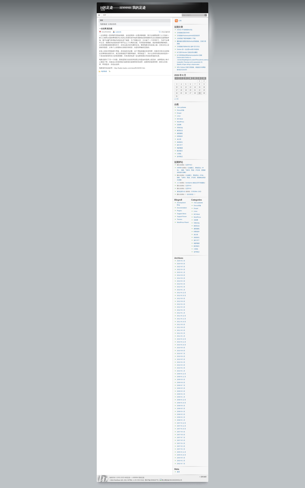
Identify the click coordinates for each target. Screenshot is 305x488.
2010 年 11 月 (181, 342)
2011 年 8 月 (181, 327)
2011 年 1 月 (181, 336)
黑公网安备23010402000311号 (172, 480)
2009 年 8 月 (181, 382)
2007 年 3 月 (181, 446)
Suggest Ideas (181, 214)
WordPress (180, 122)
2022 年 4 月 (181, 269)
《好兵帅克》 (190, 194)
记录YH (188, 185)
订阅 (180, 20)
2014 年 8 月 (181, 275)
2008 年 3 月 (181, 414)
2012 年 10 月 (181, 295)
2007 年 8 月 (181, 435)
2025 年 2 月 (181, 261)
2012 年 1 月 (181, 313)
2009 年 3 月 (181, 391)
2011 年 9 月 (181, 324)
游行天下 (180, 145)
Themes (179, 219)
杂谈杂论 (180, 142)
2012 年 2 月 (181, 310)
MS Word (180, 119)
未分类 (179, 139)
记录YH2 (189, 165)
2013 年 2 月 (181, 287)
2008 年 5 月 (181, 408)
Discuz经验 (180, 110)
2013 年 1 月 (181, 290)
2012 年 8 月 (181, 301)
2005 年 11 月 (181, 452)
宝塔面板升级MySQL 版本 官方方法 (188, 46)
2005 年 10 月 (181, 455)
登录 (178, 472)
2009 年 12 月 (181, 374)
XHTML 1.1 (131, 480)
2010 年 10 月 (181, 345)
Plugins (179, 211)
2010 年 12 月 (181, 339)
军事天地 (180, 128)
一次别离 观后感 (105, 29)
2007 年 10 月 (181, 429)
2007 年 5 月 (181, 440)
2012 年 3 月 (181, 307)
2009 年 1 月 (181, 397)
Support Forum (182, 216)
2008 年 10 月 (181, 403)
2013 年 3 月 (181, 284)
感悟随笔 (180, 133)
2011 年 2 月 (181, 333)
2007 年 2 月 (181, 449)
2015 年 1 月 (181, 272)
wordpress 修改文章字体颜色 (195, 183)
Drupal (179, 113)
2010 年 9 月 (181, 348)
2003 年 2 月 (181, 461)
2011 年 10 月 (181, 322)
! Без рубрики (181, 107)
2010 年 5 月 (181, 359)
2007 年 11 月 (181, 426)
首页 (99, 15)
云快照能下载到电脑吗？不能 (186, 38)
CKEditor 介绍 (196, 191)
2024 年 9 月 (181, 264)
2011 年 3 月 (181, 330)
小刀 (178, 183)
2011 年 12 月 (181, 316)
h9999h (179, 168)
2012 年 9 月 (181, 298)
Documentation (182, 208)
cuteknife (118, 32)
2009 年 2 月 (181, 394)
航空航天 (180, 151)
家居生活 (180, 130)
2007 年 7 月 (181, 437)
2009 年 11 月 (181, 377)
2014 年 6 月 (181, 278)
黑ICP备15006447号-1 (152, 480)
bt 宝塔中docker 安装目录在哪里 (187, 52)
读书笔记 (180, 156)
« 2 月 (176, 99)
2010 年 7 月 (181, 353)
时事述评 (180, 136)
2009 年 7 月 (181, 385)
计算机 (179, 154)
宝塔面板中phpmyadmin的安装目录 (188, 35)
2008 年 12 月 (181, 400)
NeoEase (117, 480)
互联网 (179, 125)
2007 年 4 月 (181, 443)
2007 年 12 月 (181, 423)
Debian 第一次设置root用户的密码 (188, 49)
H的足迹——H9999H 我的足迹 (123, 7)
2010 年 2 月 (181, 368)
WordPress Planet (183, 222)
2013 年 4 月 (181, 281)
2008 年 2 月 (181, 417)
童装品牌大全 (181, 191)
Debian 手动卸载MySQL (185, 30)
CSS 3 (139, 480)
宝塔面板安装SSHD (183, 33)
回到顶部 (203, 477)
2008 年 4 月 (181, 411)
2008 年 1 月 (181, 420)
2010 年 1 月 (181, 371)
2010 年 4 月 (181, 362)
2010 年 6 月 (181, 356)
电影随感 (104, 71)
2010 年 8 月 (181, 351)
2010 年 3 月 (181, 365)
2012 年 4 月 (181, 304)
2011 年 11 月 (181, 319)
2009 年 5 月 (181, 388)
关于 (104, 15)
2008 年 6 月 (181, 406)
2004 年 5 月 (181, 458)
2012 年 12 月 (181, 293)
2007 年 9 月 (181, 432)
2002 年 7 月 (181, 463)
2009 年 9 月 (181, 379)
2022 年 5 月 (181, 267)
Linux (178, 116)
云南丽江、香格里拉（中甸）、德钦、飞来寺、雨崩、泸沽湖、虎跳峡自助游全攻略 (191, 170)
